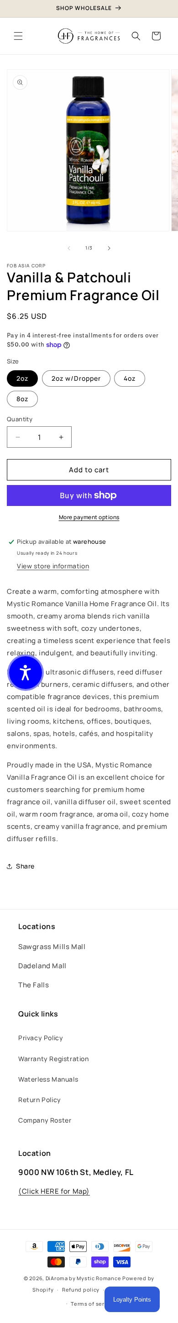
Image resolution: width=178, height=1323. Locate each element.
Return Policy (39, 1099)
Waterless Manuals (48, 1079)
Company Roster (44, 1120)
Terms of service (93, 1303)
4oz (130, 378)
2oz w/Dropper (76, 378)
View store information (53, 566)
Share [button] (25, 866)
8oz (22, 398)
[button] (18, 36)
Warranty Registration (53, 1058)
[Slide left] (69, 248)
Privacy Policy (40, 1037)
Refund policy (80, 1289)
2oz (22, 378)
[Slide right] (109, 248)
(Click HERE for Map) (54, 1191)
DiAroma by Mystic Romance (83, 1278)
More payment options (89, 517)
